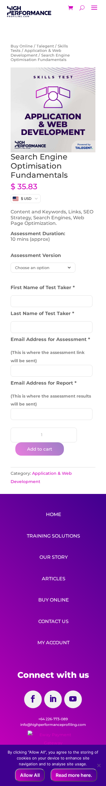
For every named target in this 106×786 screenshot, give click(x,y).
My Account (53, 642)
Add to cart (39, 449)
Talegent (45, 46)
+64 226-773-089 (53, 719)
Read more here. (74, 775)
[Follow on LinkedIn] (53, 699)
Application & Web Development (36, 52)
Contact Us (53, 621)
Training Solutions (53, 536)
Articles (53, 578)
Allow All (30, 775)
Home (53, 514)
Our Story (53, 557)
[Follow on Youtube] (73, 699)
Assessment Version (36, 255)
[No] (99, 765)
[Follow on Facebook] (33, 699)
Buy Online (22, 46)
